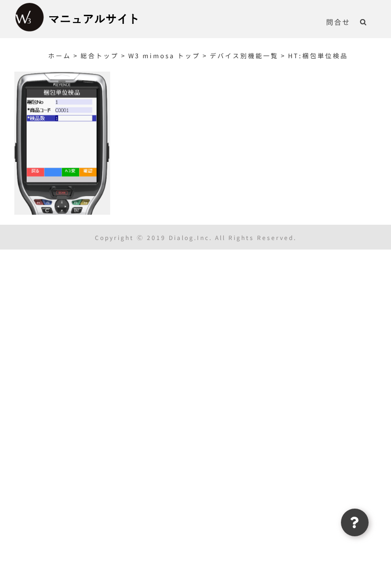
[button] (363, 21)
